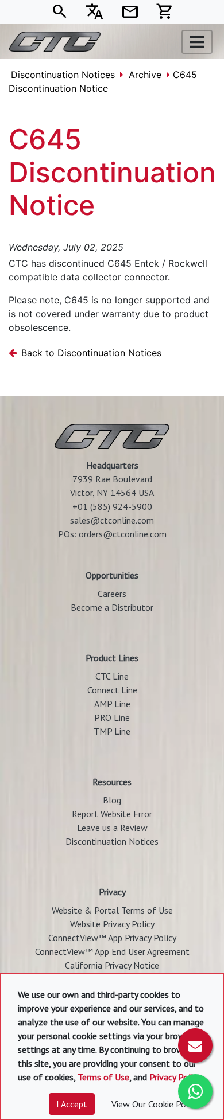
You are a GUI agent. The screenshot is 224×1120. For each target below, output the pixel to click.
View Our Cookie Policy (155, 1104)
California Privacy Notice (112, 965)
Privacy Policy (174, 1077)
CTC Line (112, 676)
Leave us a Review (112, 827)
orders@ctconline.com (123, 534)
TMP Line (112, 731)
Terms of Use (103, 1077)
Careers (112, 593)
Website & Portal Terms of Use (112, 910)
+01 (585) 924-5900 (112, 506)
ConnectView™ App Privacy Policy (112, 937)
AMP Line (112, 703)
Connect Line (112, 690)
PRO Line (112, 717)
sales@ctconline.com (112, 520)
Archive (145, 74)
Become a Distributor (112, 607)
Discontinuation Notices (63, 74)
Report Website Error (112, 813)
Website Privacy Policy (112, 924)
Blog (112, 800)
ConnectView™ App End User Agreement (112, 951)
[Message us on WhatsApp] (195, 1091)
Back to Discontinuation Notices (91, 352)
